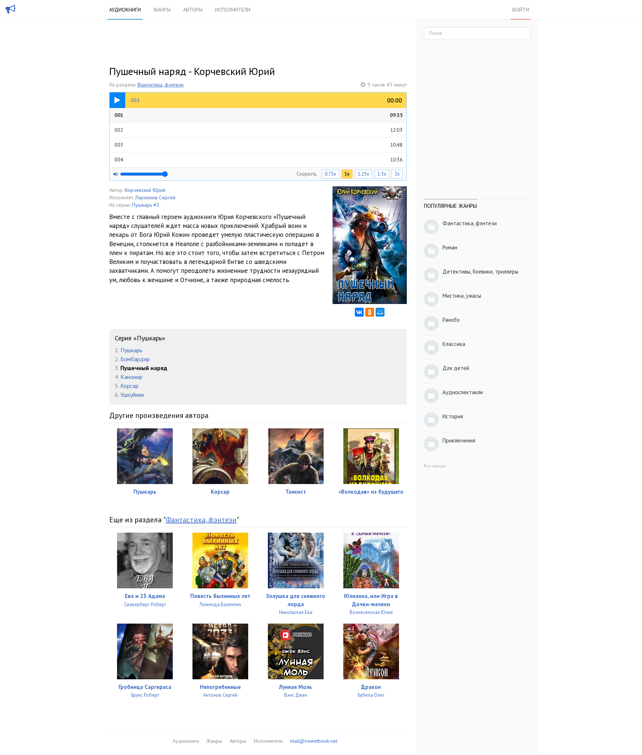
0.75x (330, 174)
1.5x (381, 174)
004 (258, 159)
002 (258, 130)
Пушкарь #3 (145, 205)
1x (347, 174)
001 (258, 115)
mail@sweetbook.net (313, 741)
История (452, 416)
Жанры (162, 9)
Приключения (458, 440)
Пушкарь (131, 350)
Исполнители (232, 9)
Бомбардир (135, 359)
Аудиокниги (125, 9)
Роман (449, 247)
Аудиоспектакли (462, 392)
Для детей (455, 368)
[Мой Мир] (380, 312)
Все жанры (435, 465)
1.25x (363, 174)
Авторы (192, 9)
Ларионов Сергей (155, 197)
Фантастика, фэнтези (160, 84)
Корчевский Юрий (145, 190)
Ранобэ (451, 319)
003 (258, 144)
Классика (453, 343)
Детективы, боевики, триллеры (480, 271)
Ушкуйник (132, 394)
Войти (520, 9)
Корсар (129, 385)
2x (397, 174)
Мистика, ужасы (461, 295)
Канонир (131, 376)
